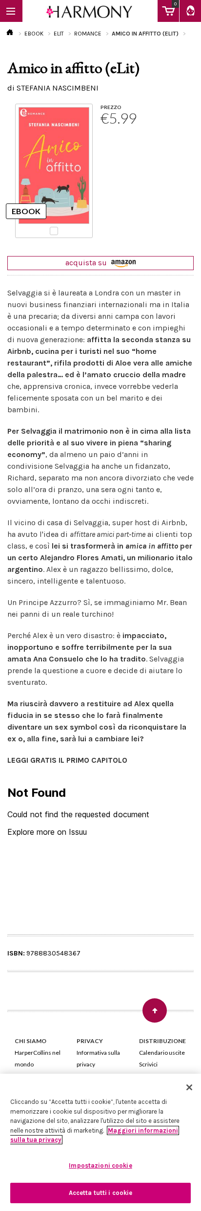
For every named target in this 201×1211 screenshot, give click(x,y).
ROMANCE (87, 33)
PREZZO (110, 107)
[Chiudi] (189, 1087)
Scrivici (148, 1064)
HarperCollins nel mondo (37, 1058)
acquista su (87, 262)
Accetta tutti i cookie (101, 1192)
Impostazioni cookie (100, 1165)
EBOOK (33, 33)
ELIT (59, 33)
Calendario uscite (162, 1052)
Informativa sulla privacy (98, 1058)
